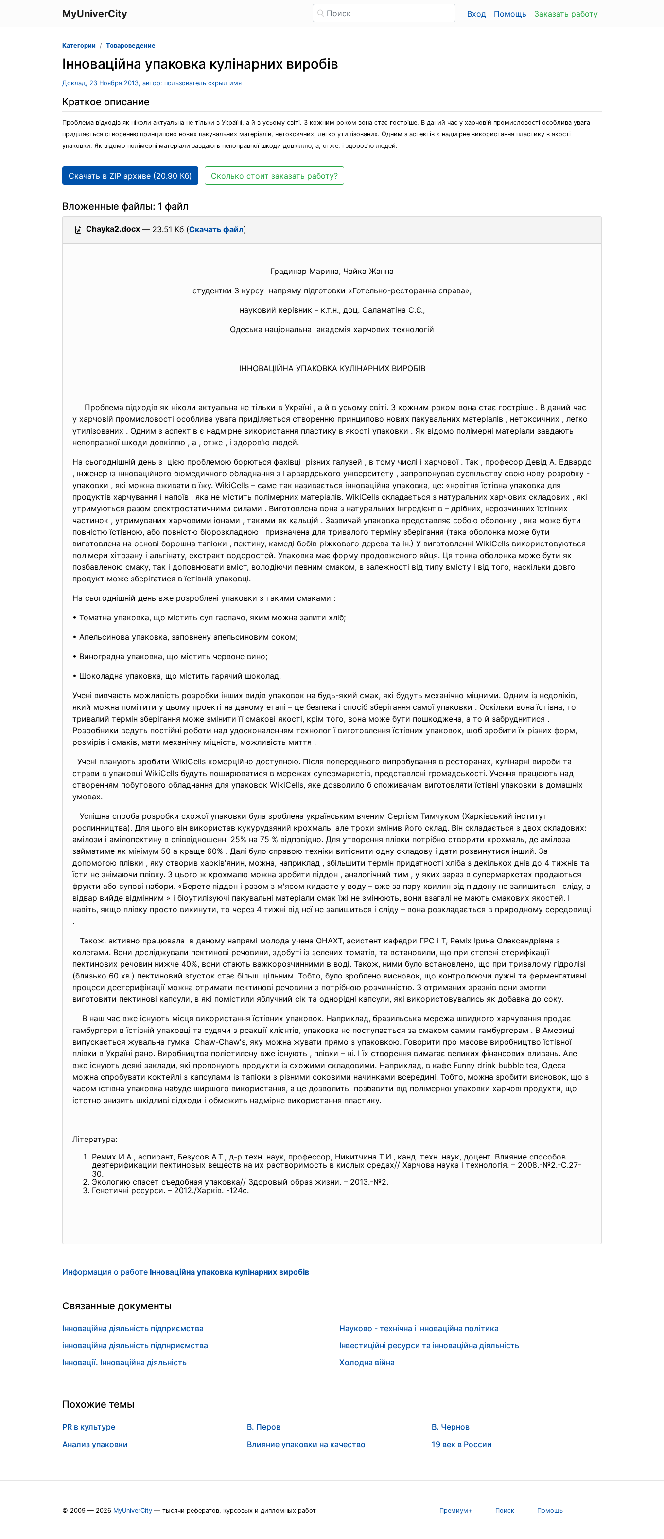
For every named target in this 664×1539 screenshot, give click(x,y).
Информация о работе (185, 1272)
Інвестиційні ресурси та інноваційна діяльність (429, 1345)
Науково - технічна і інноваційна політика (419, 1328)
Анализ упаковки (95, 1444)
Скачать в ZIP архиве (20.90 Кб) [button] (130, 176)
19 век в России (462, 1444)
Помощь (510, 13)
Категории (79, 45)
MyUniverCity (132, 1510)
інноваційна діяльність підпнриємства (135, 1345)
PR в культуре (88, 1426)
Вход (476, 13)
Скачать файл (216, 229)
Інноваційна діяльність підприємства (133, 1328)
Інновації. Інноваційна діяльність (124, 1362)
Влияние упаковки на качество (306, 1444)
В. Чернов (451, 1426)
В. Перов (263, 1426)
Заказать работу (566, 13)
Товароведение (131, 45)
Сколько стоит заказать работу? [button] (274, 176)
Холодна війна (367, 1362)
